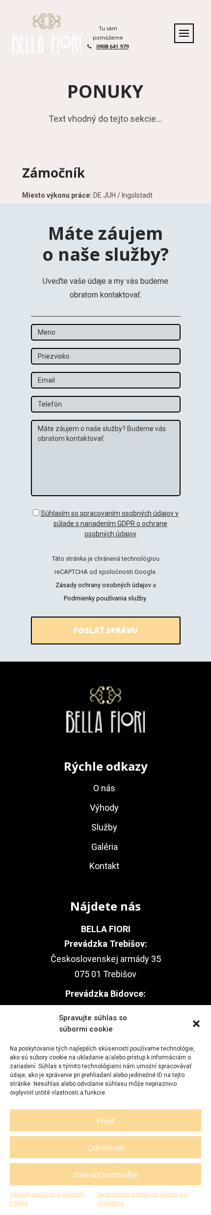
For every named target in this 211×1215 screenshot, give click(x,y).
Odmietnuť (106, 1147)
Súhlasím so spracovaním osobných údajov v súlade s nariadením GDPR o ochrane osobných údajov (110, 523)
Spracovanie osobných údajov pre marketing (142, 1199)
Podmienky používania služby (105, 598)
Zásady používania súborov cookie (47, 1199)
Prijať (105, 1120)
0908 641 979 (112, 47)
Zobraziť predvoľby (105, 1174)
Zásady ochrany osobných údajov (103, 585)
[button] (196, 1024)
